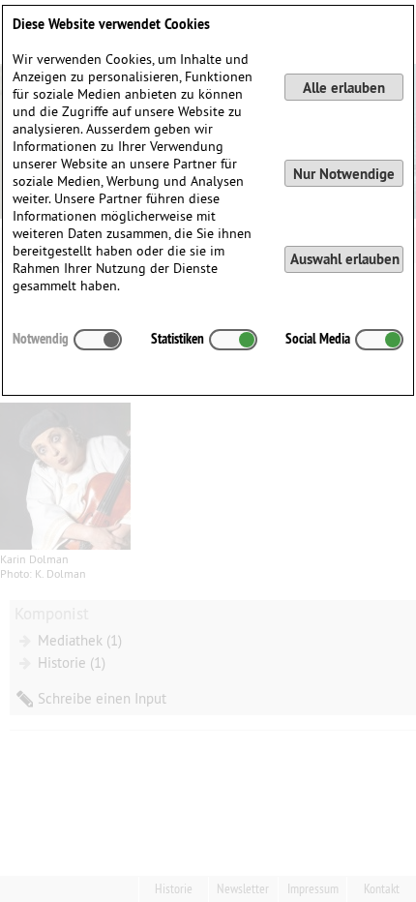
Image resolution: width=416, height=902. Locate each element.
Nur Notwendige (344, 174)
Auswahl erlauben (345, 259)
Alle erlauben (344, 87)
